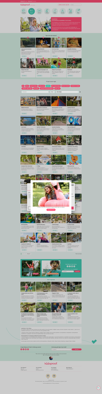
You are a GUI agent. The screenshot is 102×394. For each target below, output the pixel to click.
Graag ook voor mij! (51, 209)
